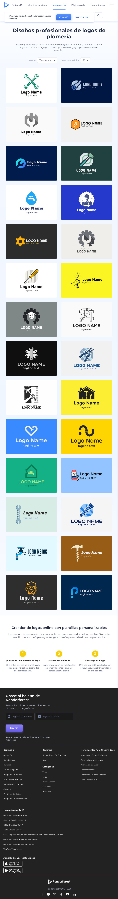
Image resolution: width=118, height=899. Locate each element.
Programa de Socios (12, 794)
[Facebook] (43, 894)
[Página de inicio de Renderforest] (6, 5)
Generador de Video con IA (15, 815)
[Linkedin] (74, 894)
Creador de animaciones (92, 760)
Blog (44, 760)
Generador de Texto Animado (93, 775)
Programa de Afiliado (12, 775)
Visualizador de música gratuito (94, 755)
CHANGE (63, 17)
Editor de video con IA (13, 825)
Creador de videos (89, 779)
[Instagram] (48, 894)
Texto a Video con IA (12, 830)
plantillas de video (37, 5)
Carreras (7, 765)
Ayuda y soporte (10, 770)
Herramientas (98, 5)
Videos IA (17, 5)
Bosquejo (46, 791)
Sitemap (7, 789)
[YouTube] (67, 894)
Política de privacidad (12, 779)
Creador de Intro (88, 770)
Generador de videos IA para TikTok (18, 844)
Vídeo (44, 772)
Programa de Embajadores (15, 799)
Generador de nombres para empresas (20, 839)
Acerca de (7, 755)
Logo (44, 777)
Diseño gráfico (48, 782)
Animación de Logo (89, 765)
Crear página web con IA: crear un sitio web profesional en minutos (33, 835)
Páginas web (78, 5)
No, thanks (81, 17)
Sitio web (46, 786)
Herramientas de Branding (54, 755)
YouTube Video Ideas (12, 849)
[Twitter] (61, 894)
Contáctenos (9, 760)
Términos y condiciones (13, 784)
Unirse (14, 728)
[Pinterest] (54, 894)
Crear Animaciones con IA (14, 820)
